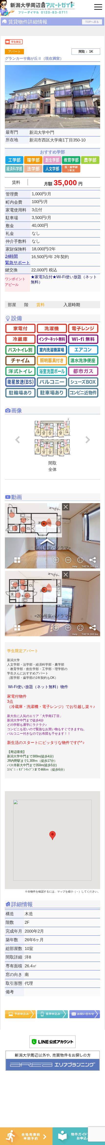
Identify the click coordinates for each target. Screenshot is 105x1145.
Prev (17, 440)
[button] (52, 835)
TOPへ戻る (92, 21)
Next (88, 440)
